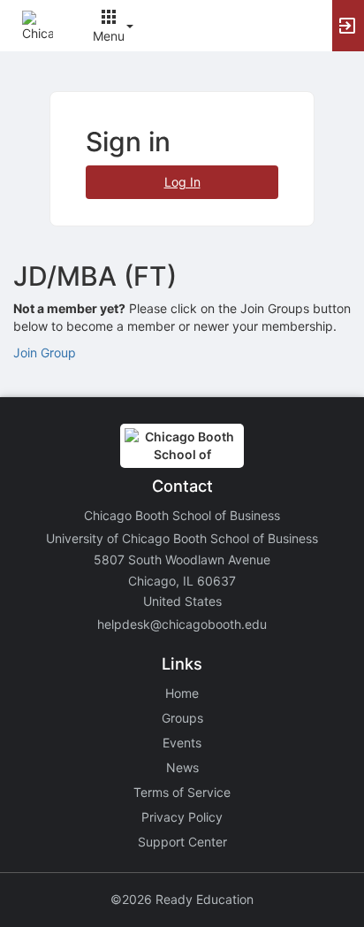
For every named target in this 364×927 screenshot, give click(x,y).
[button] (37, 24)
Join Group (44, 352)
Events (182, 742)
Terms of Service (182, 792)
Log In (182, 181)
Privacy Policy (182, 816)
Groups (182, 717)
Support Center (182, 841)
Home (182, 693)
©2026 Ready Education (182, 899)
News (182, 767)
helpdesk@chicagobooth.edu (182, 624)
